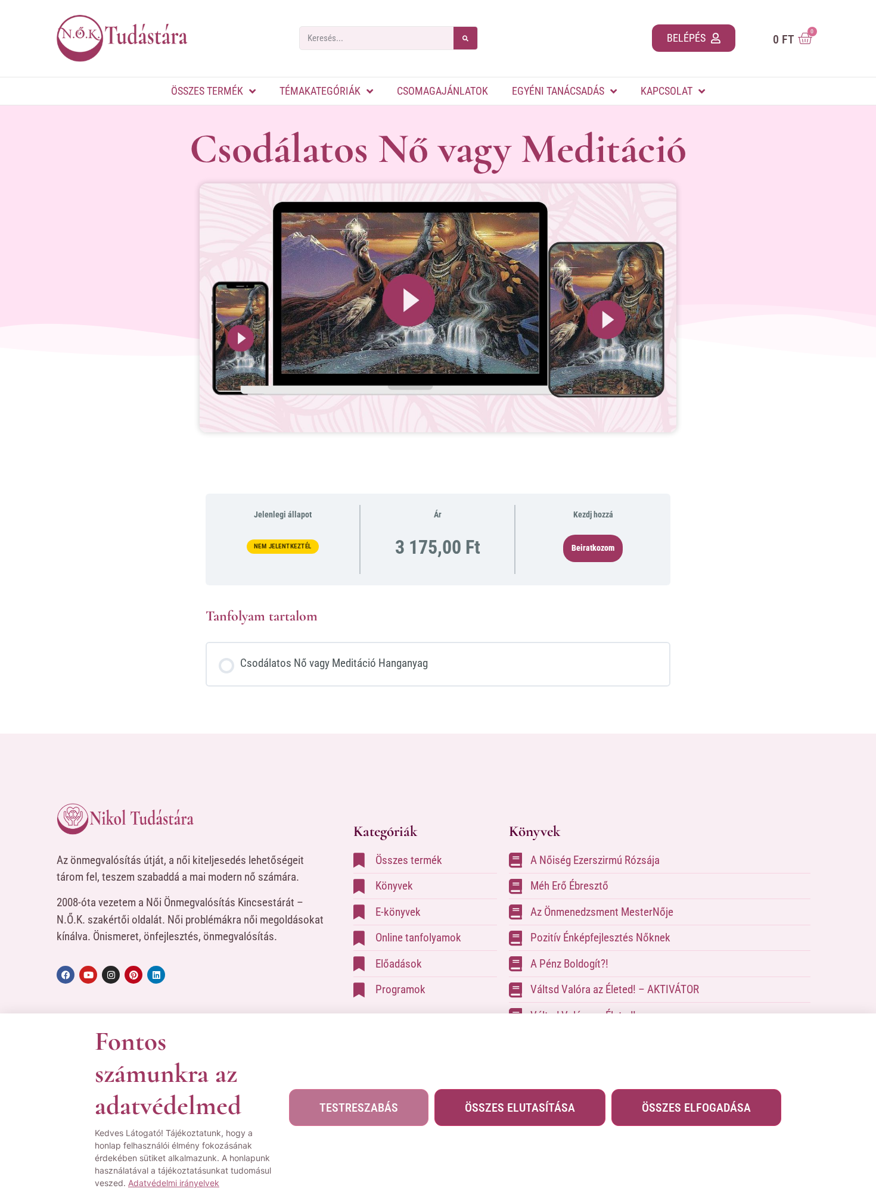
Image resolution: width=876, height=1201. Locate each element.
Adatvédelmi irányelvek (173, 1183)
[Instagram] (111, 975)
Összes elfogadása (696, 1107)
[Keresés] (465, 38)
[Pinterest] (133, 975)
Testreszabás (358, 1107)
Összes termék (207, 91)
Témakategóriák (320, 91)
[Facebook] (65, 975)
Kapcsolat (666, 91)
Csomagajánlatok (442, 91)
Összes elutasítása (520, 1107)
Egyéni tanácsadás (558, 91)
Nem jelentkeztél (283, 546)
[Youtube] (88, 975)
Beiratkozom (592, 548)
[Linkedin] (156, 975)
